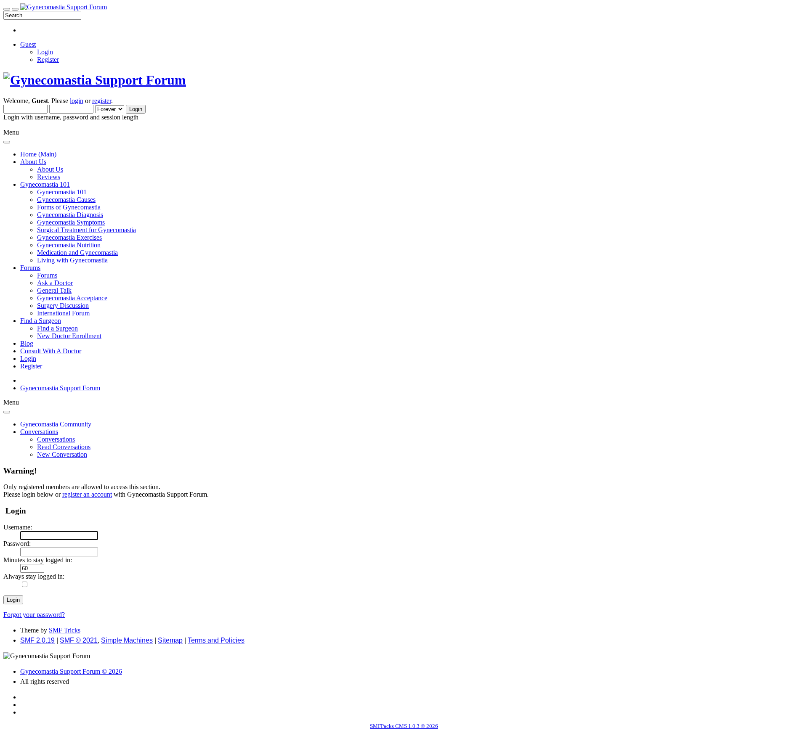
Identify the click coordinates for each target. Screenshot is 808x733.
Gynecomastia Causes (66, 199)
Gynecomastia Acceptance (72, 298)
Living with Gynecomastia (72, 260)
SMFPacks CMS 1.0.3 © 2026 (404, 726)
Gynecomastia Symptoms (71, 222)
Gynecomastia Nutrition (69, 245)
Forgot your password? (34, 614)
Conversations (56, 439)
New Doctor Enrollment (69, 335)
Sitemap (170, 640)
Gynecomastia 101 (62, 192)
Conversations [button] (39, 431)
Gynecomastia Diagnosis (70, 214)
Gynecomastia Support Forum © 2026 (71, 671)
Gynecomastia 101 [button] (45, 184)
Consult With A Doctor (50, 351)
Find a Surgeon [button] (40, 320)
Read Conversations (63, 446)
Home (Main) (38, 154)
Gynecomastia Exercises (69, 237)
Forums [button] (30, 267)
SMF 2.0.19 (37, 640)
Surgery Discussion (63, 305)
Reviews (48, 176)
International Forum (63, 313)
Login (45, 52)
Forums (47, 275)
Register (48, 59)
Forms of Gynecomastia (69, 207)
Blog (26, 343)
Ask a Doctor (55, 282)
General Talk (54, 290)
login (76, 100)
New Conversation (62, 454)
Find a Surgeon (57, 328)
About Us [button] (33, 161)
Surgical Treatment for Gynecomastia (86, 229)
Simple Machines (127, 640)
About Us (50, 169)
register (101, 100)
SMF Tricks (64, 630)
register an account (87, 494)
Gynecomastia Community (55, 424)
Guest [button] (28, 44)
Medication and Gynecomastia (77, 252)
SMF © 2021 (79, 640)
